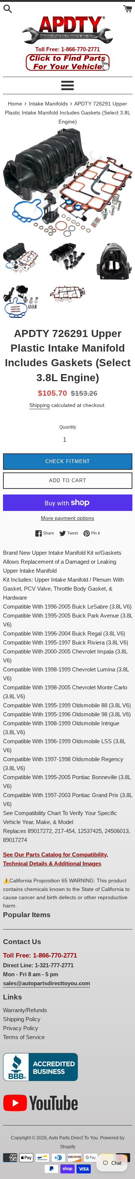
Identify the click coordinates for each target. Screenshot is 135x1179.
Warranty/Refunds (25, 1010)
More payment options (67, 518)
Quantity (67, 427)
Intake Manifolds (48, 104)
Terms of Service (24, 1037)
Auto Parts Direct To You (73, 1137)
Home (15, 104)
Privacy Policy (20, 1028)
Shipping (39, 405)
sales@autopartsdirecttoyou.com (46, 983)
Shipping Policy (21, 1019)
